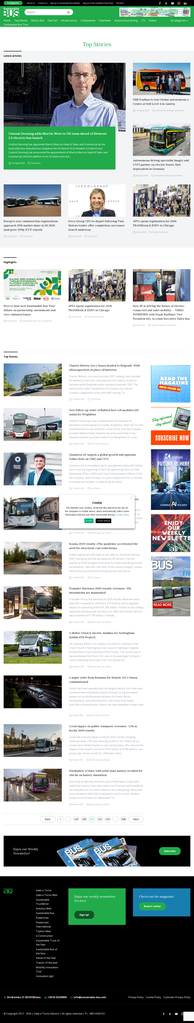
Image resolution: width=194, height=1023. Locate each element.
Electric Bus (37, 20)
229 (76, 819)
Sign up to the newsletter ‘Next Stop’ (98, 3)
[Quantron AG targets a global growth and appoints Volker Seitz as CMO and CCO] (33, 469)
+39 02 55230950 (57, 997)
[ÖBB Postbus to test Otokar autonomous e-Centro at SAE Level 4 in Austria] (161, 79)
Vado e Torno (44, 890)
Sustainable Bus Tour (16, 24)
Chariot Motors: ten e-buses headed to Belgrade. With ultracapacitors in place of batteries (104, 367)
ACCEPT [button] (89, 520)
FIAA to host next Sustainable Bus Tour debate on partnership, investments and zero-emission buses (30, 310)
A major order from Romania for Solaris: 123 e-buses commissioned (103, 680)
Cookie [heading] (97, 502)
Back (47, 819)
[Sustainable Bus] (11, 12)
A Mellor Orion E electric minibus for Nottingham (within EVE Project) (101, 635)
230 (84, 819)
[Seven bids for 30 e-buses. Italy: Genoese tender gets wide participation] (33, 513)
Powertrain (42, 917)
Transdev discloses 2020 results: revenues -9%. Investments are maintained (100, 590)
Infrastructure (69, 20)
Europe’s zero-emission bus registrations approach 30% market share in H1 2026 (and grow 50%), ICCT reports (31, 225)
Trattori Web (43, 931)
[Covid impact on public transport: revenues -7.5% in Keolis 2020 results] (33, 740)
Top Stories (20, 20)
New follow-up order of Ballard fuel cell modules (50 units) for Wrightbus (104, 412)
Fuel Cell (52, 20)
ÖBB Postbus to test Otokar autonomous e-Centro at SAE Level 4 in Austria (161, 102)
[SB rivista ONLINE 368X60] (154, 12)
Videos (152, 20)
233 (108, 819)
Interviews (105, 20)
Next (136, 819)
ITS (143, 20)
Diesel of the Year (46, 958)
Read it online (152, 906)
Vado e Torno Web (46, 895)
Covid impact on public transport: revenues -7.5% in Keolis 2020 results (103, 728)
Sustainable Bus (45, 913)
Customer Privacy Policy (176, 997)
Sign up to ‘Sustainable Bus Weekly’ (65, 3)
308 (123, 819)
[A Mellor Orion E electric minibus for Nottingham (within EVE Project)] (33, 647)
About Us (31, 3)
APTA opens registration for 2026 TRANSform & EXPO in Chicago (155, 223)
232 (100, 819)
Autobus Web (43, 908)
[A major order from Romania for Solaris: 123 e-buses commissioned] (33, 691)
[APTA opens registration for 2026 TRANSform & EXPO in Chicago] (161, 200)
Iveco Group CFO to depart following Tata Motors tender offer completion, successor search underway (96, 225)
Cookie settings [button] (103, 520)
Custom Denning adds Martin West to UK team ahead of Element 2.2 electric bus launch (57, 136)
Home (7, 20)
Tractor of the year (47, 962)
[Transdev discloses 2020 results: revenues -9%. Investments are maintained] (33, 602)
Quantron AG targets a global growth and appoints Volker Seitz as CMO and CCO (102, 457)
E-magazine (13, 3)
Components (88, 20)
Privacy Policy (136, 997)
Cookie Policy (153, 997)
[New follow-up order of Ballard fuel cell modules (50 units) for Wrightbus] (33, 424)
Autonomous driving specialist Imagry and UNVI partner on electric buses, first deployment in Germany (161, 165)
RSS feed (120, 3)
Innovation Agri (45, 976)
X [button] (131, 498)
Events (155, 232)
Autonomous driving (126, 20)
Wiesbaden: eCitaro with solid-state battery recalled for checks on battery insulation (105, 773)
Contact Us (42, 3)
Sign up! (84, 914)
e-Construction (44, 935)
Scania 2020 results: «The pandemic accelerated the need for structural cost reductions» (103, 546)
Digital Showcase (158, 325)
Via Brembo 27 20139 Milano (23, 997)
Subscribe (170, 851)
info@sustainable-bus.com (89, 997)
